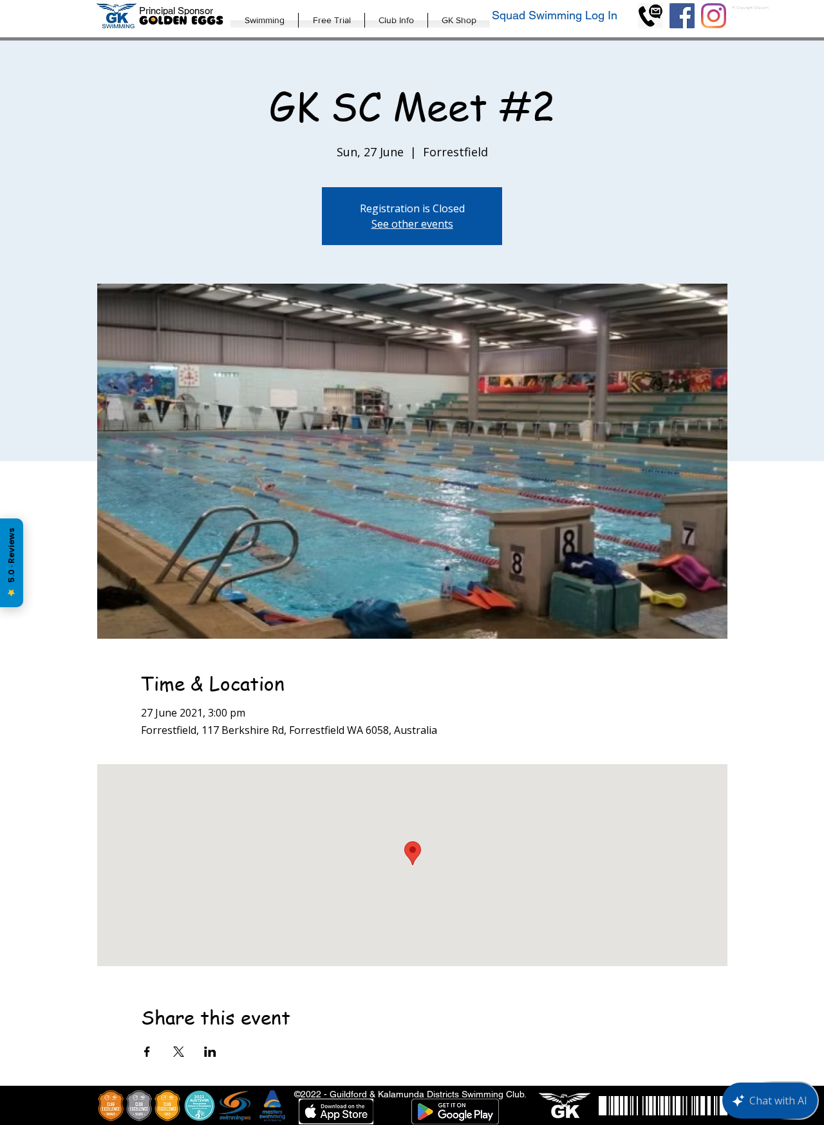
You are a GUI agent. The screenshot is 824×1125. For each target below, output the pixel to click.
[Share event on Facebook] (147, 1052)
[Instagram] (713, 15)
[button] (264, 20)
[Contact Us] (650, 15)
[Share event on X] (179, 1052)
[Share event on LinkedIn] (210, 1052)
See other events (412, 224)
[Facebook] (682, 15)
